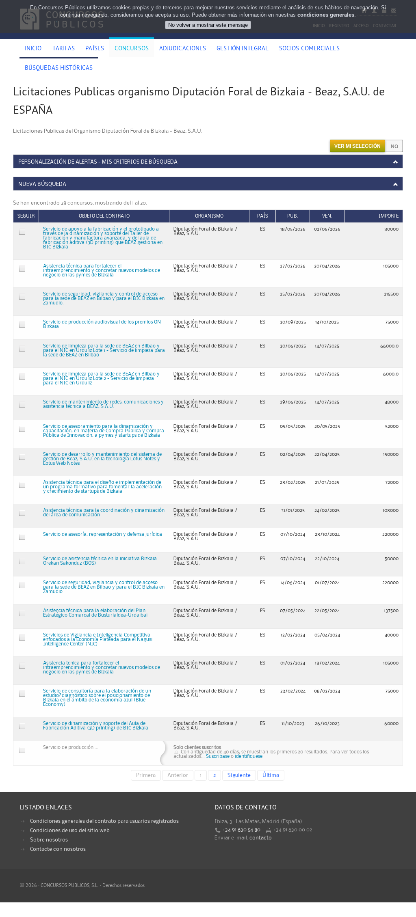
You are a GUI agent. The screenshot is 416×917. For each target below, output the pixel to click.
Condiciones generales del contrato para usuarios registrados (104, 821)
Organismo (209, 216)
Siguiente (239, 775)
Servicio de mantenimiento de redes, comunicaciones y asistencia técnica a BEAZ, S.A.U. (103, 404)
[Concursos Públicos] (62, 34)
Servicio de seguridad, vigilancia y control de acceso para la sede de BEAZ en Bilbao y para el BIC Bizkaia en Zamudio (104, 587)
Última (270, 775)
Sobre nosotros (49, 839)
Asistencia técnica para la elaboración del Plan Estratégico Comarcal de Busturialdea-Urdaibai (95, 612)
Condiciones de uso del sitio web (70, 830)
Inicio (33, 49)
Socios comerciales (309, 49)
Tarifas (63, 49)
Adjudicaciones (182, 49)
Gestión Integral (243, 49)
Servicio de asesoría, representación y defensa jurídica (102, 534)
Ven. (327, 216)
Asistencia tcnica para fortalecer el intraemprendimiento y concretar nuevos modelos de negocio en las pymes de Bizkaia (101, 667)
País (262, 216)
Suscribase (218, 756)
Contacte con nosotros (58, 849)
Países (94, 49)
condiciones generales (325, 15)
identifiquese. (249, 756)
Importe (389, 216)
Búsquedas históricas (59, 68)
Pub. (292, 216)
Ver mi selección (357, 146)
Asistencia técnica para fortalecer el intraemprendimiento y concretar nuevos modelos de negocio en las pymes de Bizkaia (101, 270)
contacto (260, 837)
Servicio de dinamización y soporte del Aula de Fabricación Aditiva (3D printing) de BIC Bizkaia (95, 725)
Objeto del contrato (104, 216)
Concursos (132, 49)
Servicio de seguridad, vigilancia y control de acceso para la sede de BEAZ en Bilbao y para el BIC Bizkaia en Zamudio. (104, 298)
